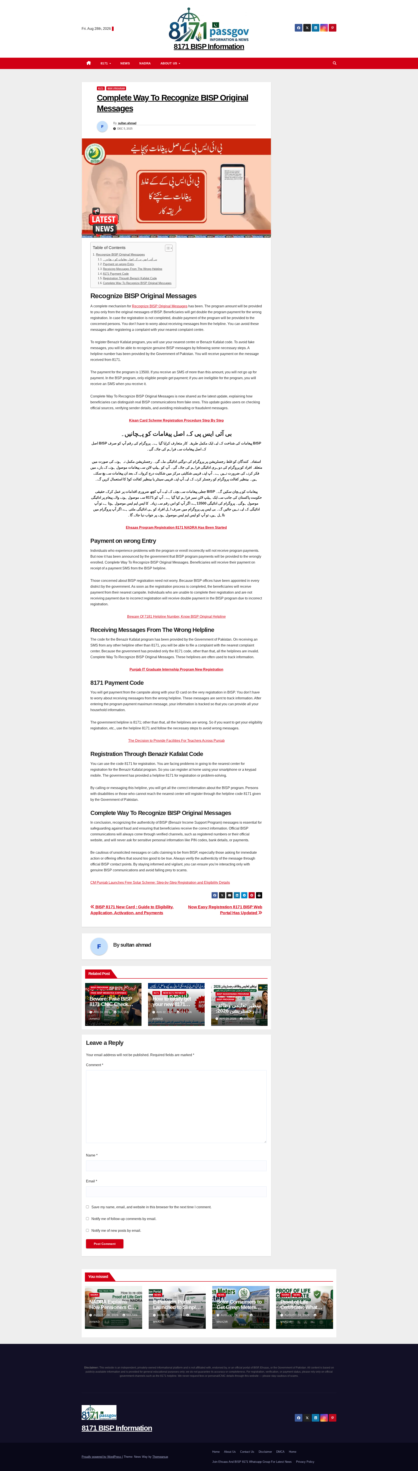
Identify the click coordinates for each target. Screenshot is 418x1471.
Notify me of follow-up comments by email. (123, 1219)
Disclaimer (265, 1451)
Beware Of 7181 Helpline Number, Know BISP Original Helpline (176, 616)
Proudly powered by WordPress (102, 1456)
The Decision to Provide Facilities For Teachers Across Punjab (176, 740)
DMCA (280, 1451)
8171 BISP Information (209, 46)
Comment (94, 1065)
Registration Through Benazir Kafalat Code (130, 278)
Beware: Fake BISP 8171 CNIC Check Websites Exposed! (111, 1004)
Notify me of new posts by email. (116, 1230)
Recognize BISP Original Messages (120, 254)
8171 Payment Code (116, 273)
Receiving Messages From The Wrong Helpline (132, 269)
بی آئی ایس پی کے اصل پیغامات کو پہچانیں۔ (130, 259)
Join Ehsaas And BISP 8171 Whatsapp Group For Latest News (252, 1461)
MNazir (249, 1018)
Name (92, 1155)
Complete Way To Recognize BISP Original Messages (137, 283)
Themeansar (160, 1456)
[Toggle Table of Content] (167, 248)
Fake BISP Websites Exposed (108, 993)
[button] (334, 63)
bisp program (116, 88)
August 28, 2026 (106, 1315)
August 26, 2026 (234, 1315)
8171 (105, 63)
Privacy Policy (305, 1461)
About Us (169, 63)
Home (216, 1451)
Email (91, 1181)
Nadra (145, 63)
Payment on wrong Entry (118, 264)
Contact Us (247, 1451)
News (125, 63)
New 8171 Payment (174, 993)
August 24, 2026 (298, 1315)
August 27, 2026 (170, 1315)
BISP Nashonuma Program (233, 994)
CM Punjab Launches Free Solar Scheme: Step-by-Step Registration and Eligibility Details (160, 882)
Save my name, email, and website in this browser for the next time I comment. (151, 1207)
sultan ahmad (127, 123)
